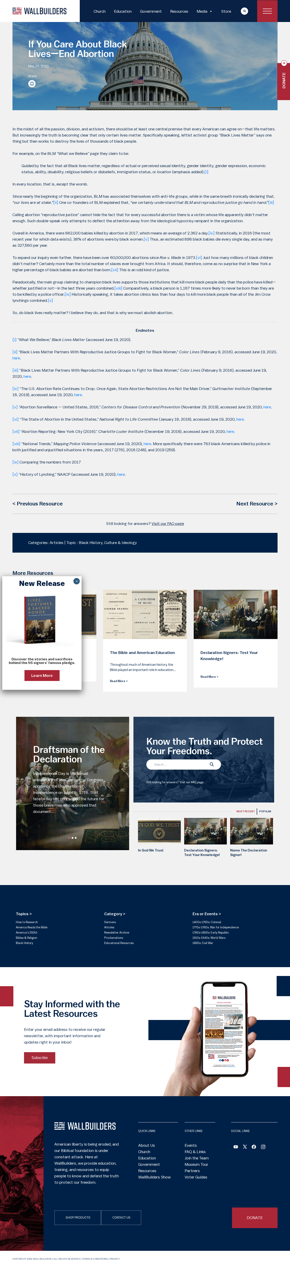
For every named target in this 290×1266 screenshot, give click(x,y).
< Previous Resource (37, 504)
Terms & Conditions (95, 1258)
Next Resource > (257, 504)
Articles (109, 927)
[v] (146, 239)
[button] (69, 838)
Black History (24, 943)
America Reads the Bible (31, 927)
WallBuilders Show (154, 1177)
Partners (192, 1171)
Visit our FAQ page (168, 524)
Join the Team (197, 1158)
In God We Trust (151, 850)
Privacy (115, 1258)
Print (32, 83)
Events (191, 1145)
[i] (206, 172)
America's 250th (26, 932)
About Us (146, 1145)
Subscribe (39, 1058)
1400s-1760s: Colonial (207, 922)
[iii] (271, 202)
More (240, 11)
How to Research (27, 922)
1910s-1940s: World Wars (209, 937)
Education (123, 11)
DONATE (255, 1218)
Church (100, 11)
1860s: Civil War (203, 943)
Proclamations (113, 937)
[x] (50, 300)
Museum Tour (196, 1164)
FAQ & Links (195, 1152)
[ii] (55, 202)
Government (151, 11)
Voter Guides (196, 1177)
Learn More (42, 675)
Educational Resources (119, 943)
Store (226, 11)
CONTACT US (121, 1217)
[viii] (118, 288)
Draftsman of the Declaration (69, 754)
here (16, 358)
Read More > (119, 681)
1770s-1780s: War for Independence (216, 927)
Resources (179, 11)
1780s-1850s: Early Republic (211, 932)
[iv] (211, 233)
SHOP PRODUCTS (78, 1217)
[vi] (199, 258)
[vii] (114, 270)
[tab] (246, 811)
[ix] (68, 294)
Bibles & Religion (26, 937)
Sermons (110, 922)
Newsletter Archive (116, 932)
